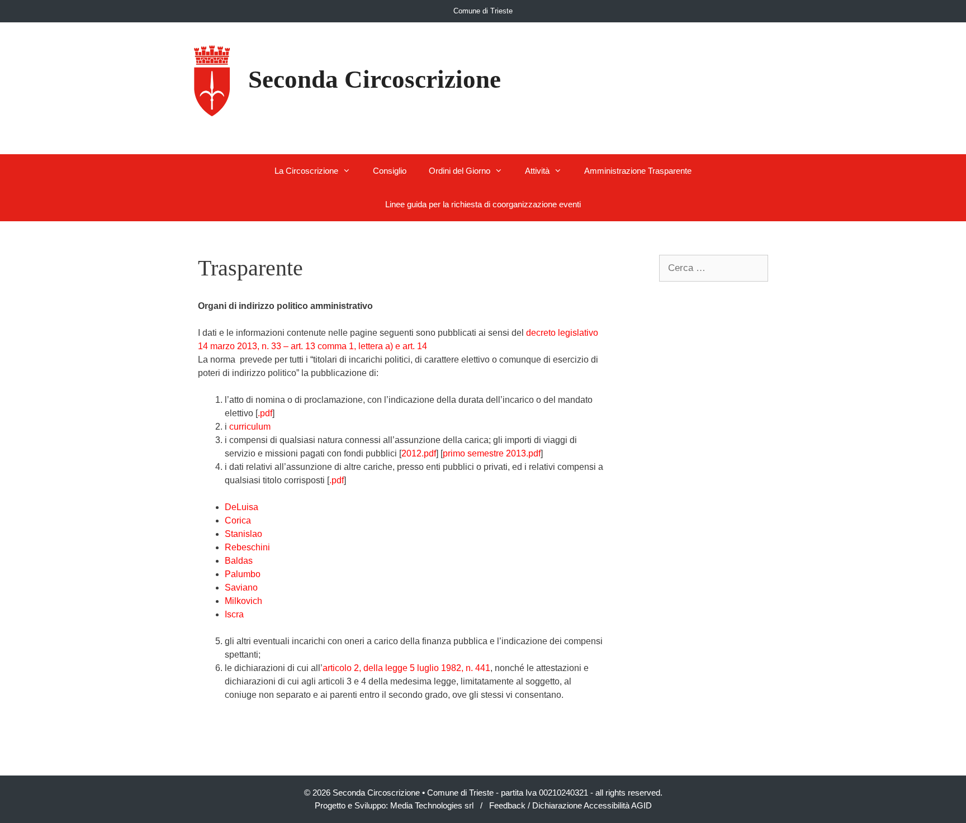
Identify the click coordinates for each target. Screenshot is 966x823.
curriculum (250, 426)
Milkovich (243, 601)
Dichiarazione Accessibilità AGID (592, 805)
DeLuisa (241, 507)
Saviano (241, 587)
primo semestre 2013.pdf (492, 453)
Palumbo (243, 574)
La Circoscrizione (306, 170)
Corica (238, 520)
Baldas (239, 560)
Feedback (507, 805)
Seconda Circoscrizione (374, 79)
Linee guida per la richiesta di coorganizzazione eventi (483, 204)
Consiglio (389, 170)
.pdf (265, 413)
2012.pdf (418, 453)
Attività (537, 170)
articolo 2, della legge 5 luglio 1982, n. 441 (406, 668)
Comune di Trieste (483, 11)
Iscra (234, 614)
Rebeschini (247, 547)
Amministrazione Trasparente (638, 170)
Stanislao (243, 534)
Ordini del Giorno (459, 170)
